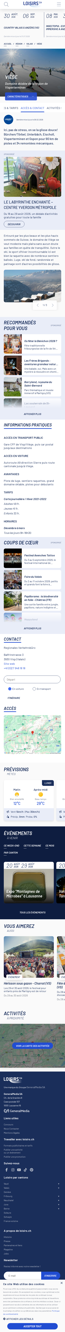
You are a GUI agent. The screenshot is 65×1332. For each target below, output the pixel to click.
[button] (32, 1319)
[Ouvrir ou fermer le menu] (58, 4)
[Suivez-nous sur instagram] (13, 1169)
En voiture (18, 688)
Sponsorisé (9, 154)
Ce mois (49, 845)
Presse (7, 1241)
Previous (37, 305)
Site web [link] (9, 663)
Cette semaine (32, 845)
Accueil (8, 43)
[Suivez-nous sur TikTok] (25, 1169)
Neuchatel (8, 1200)
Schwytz (8, 1216)
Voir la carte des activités (32, 1045)
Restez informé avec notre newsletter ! (22, 1266)
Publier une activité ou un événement (13, 1151)
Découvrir (14, 224)
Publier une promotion (15, 1156)
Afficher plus (32, 413)
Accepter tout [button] (32, 1326)
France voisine (11, 1221)
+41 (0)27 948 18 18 (14, 668)
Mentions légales (12, 1132)
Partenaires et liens (13, 1245)
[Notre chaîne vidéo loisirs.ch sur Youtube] (19, 1169)
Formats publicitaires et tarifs (18, 1145)
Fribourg (8, 1196)
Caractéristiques (17, 96)
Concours (8, 1124)
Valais (29, 43)
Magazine (8, 1249)
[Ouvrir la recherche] (6, 4)
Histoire (8, 1237)
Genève (7, 1192)
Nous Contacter (11, 1128)
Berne (6, 1208)
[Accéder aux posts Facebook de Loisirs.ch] (6, 1169)
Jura (6, 1204)
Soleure (7, 1212)
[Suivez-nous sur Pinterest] (31, 1169)
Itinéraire (14, 697)
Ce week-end (11, 845)
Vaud (6, 1183)
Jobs (6, 1253)
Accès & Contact (32, 108)
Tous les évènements (32, 912)
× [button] (61, 1283)
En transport (44, 688)
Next (52, 305)
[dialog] (32, 1306)
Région (19, 43)
